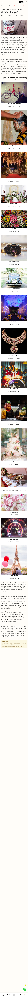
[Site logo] (21, 2)
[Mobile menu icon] (2, 2)
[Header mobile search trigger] (26, 2)
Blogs (10, 5)
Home (4, 5)
